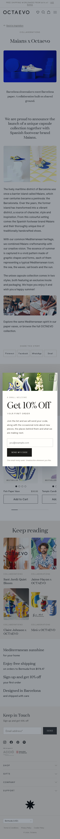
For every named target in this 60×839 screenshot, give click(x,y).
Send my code (19, 452)
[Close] (52, 377)
